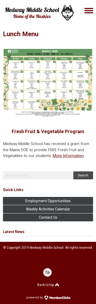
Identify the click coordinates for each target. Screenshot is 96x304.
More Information (68, 155)
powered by (35, 297)
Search (83, 175)
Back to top (46, 285)
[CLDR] (39, 22)
